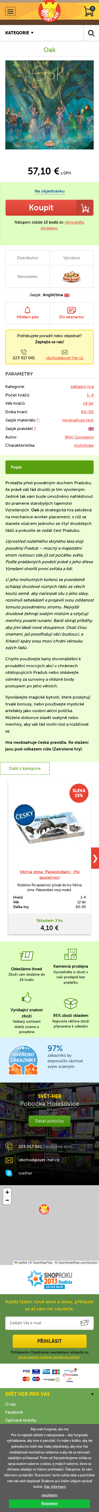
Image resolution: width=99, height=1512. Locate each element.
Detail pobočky (49, 1120)
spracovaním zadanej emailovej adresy (49, 1357)
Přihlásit (49, 1341)
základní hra (82, 386)
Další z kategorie (25, 768)
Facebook (14, 1412)
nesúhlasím (49, 1495)
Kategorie (17, 32)
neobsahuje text (78, 420)
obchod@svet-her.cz (64, 358)
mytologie (84, 445)
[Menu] (10, 11)
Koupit (41, 207)
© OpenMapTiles (41, 1262)
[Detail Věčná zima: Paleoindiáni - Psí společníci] (49, 825)
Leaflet (22, 1262)
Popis (16, 467)
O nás (10, 1404)
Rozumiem (49, 1503)
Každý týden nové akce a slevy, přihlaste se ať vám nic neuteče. (49, 1305)
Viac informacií (55, 1487)
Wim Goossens (79, 437)
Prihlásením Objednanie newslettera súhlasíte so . (49, 1354)
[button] (44, 1209)
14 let (88, 403)
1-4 (90, 395)
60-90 (87, 411)
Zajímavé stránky (20, 1420)
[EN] (91, 428)
